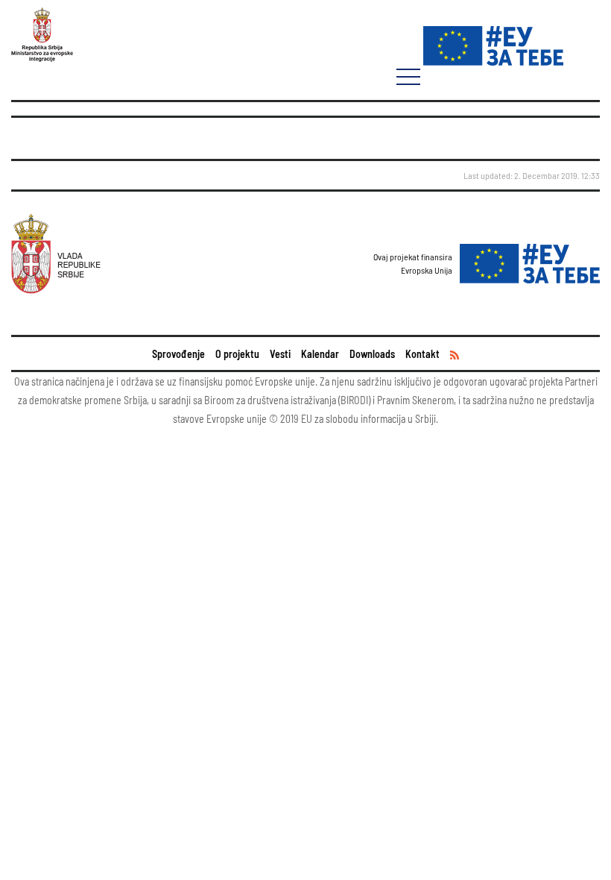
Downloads (372, 354)
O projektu (237, 354)
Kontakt (422, 354)
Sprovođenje (178, 354)
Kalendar (320, 354)
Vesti (280, 354)
